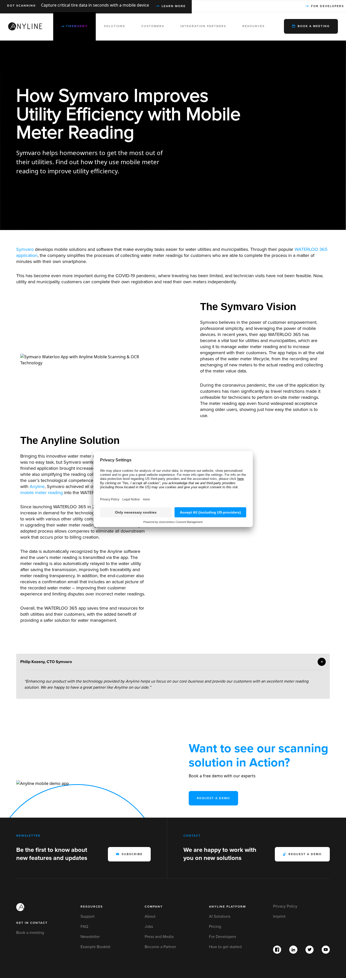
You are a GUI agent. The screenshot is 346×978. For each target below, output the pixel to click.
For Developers (222, 936)
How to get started (225, 946)
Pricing (215, 926)
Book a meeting (30, 932)
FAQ (84, 926)
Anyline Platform (227, 907)
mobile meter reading (41, 492)
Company (154, 907)
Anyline (37, 486)
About (150, 916)
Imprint (279, 916)
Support (87, 916)
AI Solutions (219, 916)
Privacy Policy (285, 906)
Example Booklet (95, 946)
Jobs (149, 926)
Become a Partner (160, 946)
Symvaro (25, 249)
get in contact (32, 923)
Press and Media (159, 936)
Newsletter (90, 936)
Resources (92, 907)
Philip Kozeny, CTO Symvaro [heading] (46, 661)
